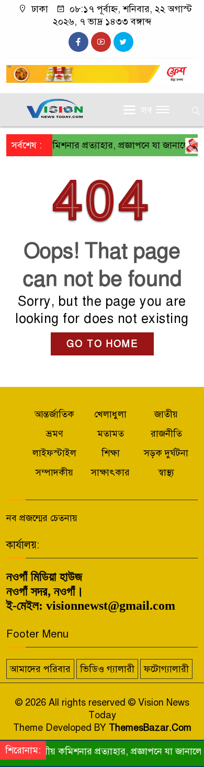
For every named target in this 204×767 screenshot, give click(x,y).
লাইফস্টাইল (54, 453)
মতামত (110, 433)
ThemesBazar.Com (150, 727)
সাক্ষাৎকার (110, 472)
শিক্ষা (110, 453)
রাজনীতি (166, 433)
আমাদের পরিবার (40, 669)
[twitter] (123, 42)
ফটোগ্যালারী (166, 669)
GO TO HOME (102, 344)
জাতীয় (166, 414)
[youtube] (101, 42)
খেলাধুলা (110, 414)
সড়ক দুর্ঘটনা (166, 453)
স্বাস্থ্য (166, 472)
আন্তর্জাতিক (54, 414)
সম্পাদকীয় (54, 472)
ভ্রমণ (54, 433)
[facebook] (78, 42)
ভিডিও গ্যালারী (107, 669)
